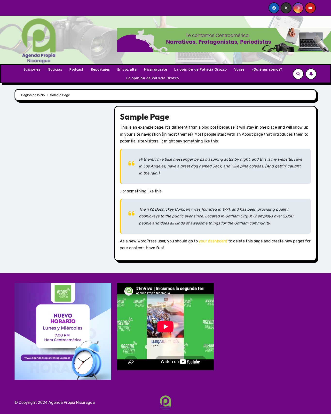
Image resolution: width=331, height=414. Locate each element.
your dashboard (213, 241)
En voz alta (127, 69)
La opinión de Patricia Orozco (200, 69)
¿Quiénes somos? (267, 69)
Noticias (54, 69)
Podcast (76, 69)
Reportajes (100, 69)
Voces (239, 69)
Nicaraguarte (155, 69)
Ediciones (32, 69)
